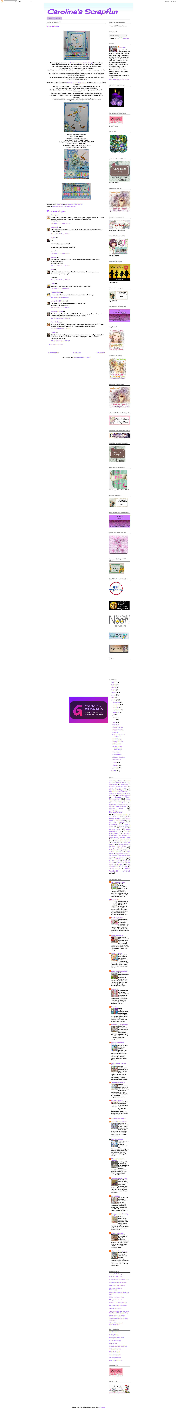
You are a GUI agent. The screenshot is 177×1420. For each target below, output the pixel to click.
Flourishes (112, 804)
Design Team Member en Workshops (117, 748)
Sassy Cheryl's (57, 206)
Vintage (119, 864)
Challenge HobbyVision (117, 790)
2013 (113, 692)
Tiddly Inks (119, 862)
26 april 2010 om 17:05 (60, 307)
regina (53, 237)
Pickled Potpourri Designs (122, 840)
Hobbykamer (113, 810)
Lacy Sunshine (120, 820)
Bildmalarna (124, 784)
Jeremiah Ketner (121, 814)
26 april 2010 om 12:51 (60, 297)
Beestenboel (116, 754)
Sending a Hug (117, 727)
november (116, 704)
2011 (113, 697)
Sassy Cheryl (56, 292)
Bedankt (115, 732)
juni (114, 717)
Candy (53, 215)
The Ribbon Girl (114, 860)
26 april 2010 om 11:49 (60, 288)
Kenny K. (124, 816)
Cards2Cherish (116, 953)
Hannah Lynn (116, 808)
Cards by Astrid (117, 917)
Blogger (102, 1407)
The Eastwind (113, 855)
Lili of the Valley (119, 821)
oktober (116, 707)
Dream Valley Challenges (118, 1282)
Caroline (122, 47)
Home (50, 18)
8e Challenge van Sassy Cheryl (81, 63)
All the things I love (118, 882)
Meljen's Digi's (114, 829)
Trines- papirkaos (117, 1233)
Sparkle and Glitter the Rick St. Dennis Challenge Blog (119, 1312)
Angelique (55, 227)
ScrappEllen (115, 1196)
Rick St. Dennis (114, 1352)
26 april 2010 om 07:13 (60, 234)
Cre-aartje (114, 989)
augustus (116, 712)
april (114, 722)
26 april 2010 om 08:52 (60, 265)
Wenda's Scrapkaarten (119, 1251)
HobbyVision (116, 812)
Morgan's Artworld (115, 1300)
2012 (113, 695)
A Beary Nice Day (118, 757)
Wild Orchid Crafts (116, 1360)
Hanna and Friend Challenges (115, 1288)
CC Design (122, 788)
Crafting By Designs (115, 793)
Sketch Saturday (115, 1308)
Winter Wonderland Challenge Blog (116, 1323)
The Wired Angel (57, 311)
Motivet (124, 835)
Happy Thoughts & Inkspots (117, 1043)
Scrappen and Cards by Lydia (119, 1214)
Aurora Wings (121, 782)
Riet (52, 269)
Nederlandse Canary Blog (119, 837)
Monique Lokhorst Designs (117, 1159)
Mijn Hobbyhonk (117, 1139)
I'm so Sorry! (116, 738)
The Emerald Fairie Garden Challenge (118, 1319)
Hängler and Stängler (117, 806)
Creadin (114, 1007)
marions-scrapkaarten (119, 1121)
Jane (53, 283)
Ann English (55, 322)
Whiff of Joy (122, 866)
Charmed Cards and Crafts (118, 791)
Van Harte (115, 724)
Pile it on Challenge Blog (118, 1302)
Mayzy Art (123, 828)
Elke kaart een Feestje (117, 1285)
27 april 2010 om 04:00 (60, 328)
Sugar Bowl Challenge (117, 1315)
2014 (113, 690)
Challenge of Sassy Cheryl (76, 82)
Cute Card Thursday (116, 1277)
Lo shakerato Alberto (118, 1118)
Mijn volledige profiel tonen (119, 79)
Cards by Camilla (117, 935)
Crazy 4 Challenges (116, 1274)
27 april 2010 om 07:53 (60, 341)
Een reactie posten (56, 344)
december (116, 702)
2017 (113, 682)
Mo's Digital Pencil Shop (118, 1346)
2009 (114, 771)
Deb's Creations (124, 795)
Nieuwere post (53, 352)
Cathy (53, 332)
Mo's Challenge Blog (116, 1297)
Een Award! (116, 752)
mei (114, 720)
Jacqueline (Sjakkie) (58, 301)
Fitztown (122, 802)
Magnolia (113, 824)
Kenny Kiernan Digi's (116, 1337)
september (117, 710)
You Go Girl (116, 759)
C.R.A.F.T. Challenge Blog (118, 786)
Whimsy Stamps (114, 868)
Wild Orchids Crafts (119, 869)
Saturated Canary (115, 850)
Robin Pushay (123, 844)
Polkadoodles (115, 842)
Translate (126, 38)
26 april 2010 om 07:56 (60, 253)
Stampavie (120, 851)
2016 (113, 685)
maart (115, 762)
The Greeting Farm (122, 857)
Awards (58, 18)
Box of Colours (116, 900)
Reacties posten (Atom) (82, 357)
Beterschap (116, 744)
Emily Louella (120, 801)
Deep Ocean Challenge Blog (119, 1279)
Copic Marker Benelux (119, 971)
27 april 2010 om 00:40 (60, 318)
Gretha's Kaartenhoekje (119, 1024)
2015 (113, 687)
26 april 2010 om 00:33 (60, 223)
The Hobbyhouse (70, 206)
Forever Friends (123, 804)
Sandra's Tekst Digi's (117, 846)
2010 (113, 700)
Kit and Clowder (117, 1100)
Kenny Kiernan (114, 818)
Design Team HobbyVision (119, 798)
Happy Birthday (117, 729)
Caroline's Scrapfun (82, 11)
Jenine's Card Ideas (118, 1082)
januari (115, 768)
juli (114, 715)
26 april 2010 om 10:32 (60, 280)
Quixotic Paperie (115, 1349)
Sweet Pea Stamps (122, 853)
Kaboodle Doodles (114, 816)
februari (116, 765)
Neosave (115, 839)
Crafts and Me (114, 1332)
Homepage (77, 352)
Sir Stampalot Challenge (118, 1305)
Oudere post (100, 352)
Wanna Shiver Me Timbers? (118, 735)
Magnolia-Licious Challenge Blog (119, 1293)
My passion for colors (119, 1178)
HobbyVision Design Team (118, 1064)
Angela (53, 257)
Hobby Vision (114, 1334)
